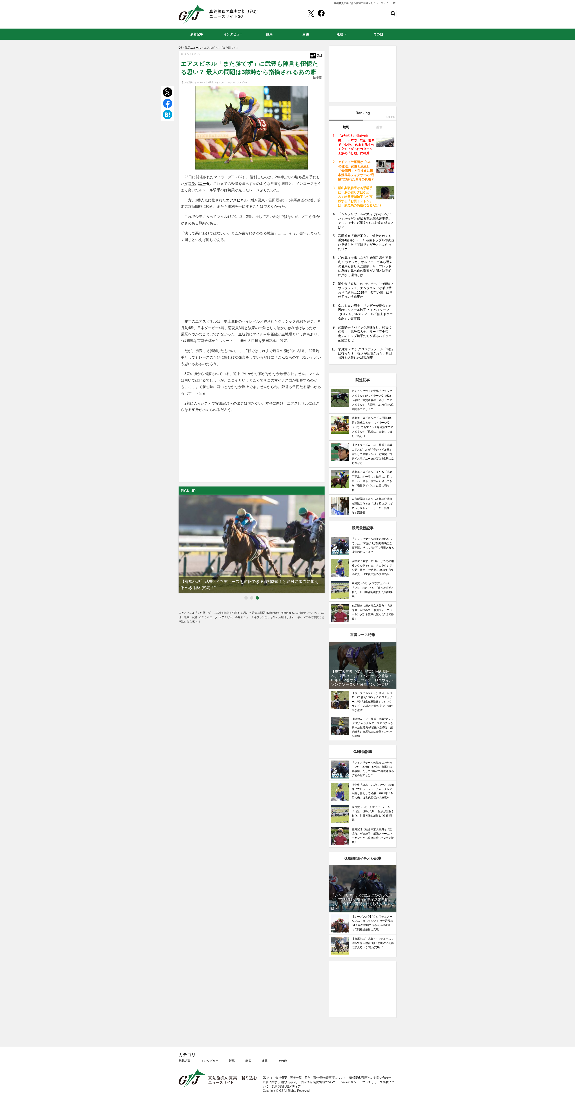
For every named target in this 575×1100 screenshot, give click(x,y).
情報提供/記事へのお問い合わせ (370, 1077)
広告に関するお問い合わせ (280, 1082)
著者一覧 (296, 1077)
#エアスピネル (240, 82)
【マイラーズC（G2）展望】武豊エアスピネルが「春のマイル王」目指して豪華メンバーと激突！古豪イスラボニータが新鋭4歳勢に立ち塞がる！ (373, 454)
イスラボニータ (197, 183)
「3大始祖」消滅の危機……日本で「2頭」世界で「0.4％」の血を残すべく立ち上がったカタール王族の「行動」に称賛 (356, 144)
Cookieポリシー (349, 1082)
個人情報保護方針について (318, 1082)
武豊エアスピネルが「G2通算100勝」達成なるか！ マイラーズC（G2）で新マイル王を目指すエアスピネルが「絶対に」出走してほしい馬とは (372, 427)
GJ (192, 14)
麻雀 (248, 1060)
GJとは (267, 1077)
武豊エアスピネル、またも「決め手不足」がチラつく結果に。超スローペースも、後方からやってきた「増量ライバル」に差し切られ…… (372, 481)
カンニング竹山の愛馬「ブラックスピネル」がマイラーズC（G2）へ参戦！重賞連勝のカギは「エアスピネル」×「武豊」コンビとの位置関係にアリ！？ (373, 400)
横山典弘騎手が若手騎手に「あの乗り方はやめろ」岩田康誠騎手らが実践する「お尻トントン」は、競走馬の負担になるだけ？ (360, 196)
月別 (307, 1077)
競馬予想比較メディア (286, 1086)
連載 (265, 1060)
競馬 (232, 1060)
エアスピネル (237, 200)
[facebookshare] (321, 13)
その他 (282, 1060)
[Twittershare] (311, 13)
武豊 (312, 351)
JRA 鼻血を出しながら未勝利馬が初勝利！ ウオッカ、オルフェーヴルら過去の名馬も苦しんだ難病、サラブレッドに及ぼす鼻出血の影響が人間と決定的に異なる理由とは (365, 266)
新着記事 (184, 1060)
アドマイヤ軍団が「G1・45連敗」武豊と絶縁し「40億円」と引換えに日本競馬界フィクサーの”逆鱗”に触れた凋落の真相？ (356, 170)
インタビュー (209, 1060)
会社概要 (281, 1077)
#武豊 (211, 82)
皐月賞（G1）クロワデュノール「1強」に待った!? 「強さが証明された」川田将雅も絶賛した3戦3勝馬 (366, 353)
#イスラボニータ (223, 82)
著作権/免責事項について (329, 1077)
